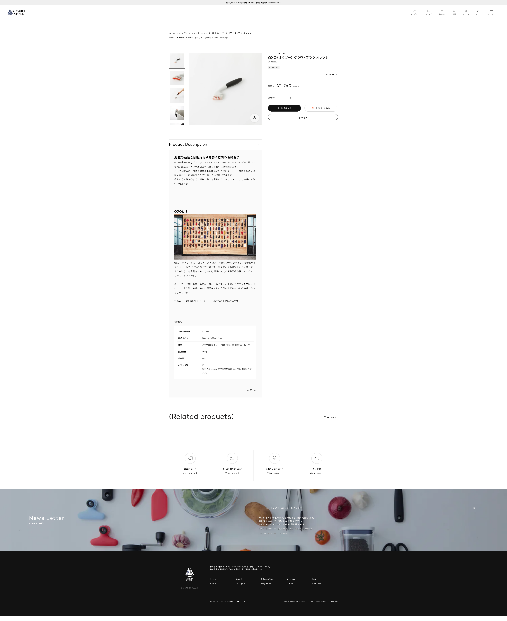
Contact (316, 584)
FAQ (314, 579)
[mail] (336, 74)
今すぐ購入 (303, 117)
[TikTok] (244, 601)
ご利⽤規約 (283, 533)
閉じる (253, 390)
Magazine (266, 584)
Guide (290, 584)
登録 (472, 508)
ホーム (172, 33)
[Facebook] (326, 74)
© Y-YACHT (189, 588)
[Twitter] (333, 74)
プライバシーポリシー (267, 533)
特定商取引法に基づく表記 (294, 601)
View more (330, 417)
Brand (239, 579)
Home (213, 579)
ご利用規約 (334, 601)
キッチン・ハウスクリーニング (193, 33)
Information (267, 579)
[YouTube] (238, 601)
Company (292, 579)
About (213, 584)
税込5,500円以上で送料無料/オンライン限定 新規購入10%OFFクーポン (253, 2)
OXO (181, 38)
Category (240, 584)
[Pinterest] (330, 74)
